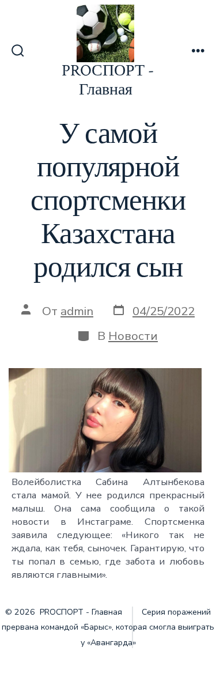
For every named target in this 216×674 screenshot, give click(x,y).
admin (76, 311)
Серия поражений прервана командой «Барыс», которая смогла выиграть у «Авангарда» (108, 627)
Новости (133, 336)
